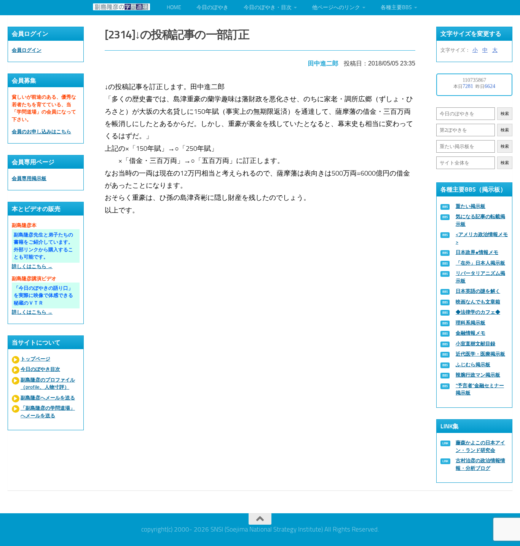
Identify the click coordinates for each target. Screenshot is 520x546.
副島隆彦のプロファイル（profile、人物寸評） (48, 383)
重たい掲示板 (470, 206)
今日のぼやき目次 (40, 369)
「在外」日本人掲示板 (480, 263)
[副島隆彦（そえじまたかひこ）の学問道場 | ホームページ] (121, 7)
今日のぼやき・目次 (268, 7)
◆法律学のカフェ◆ (478, 312)
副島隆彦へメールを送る (48, 398)
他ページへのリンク (336, 7)
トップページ (35, 359)
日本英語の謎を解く (478, 291)
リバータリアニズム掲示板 (480, 277)
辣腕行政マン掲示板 (478, 375)
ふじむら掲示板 (473, 364)
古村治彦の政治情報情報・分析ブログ (480, 464)
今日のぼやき (212, 7)
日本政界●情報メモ (477, 252)
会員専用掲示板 (29, 178)
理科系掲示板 (470, 323)
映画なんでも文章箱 (478, 302)
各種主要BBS (396, 7)
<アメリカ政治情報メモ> (482, 238)
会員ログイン (26, 50)
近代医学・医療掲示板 (480, 354)
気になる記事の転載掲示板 (480, 220)
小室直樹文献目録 (475, 343)
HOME (174, 7)
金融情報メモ (470, 333)
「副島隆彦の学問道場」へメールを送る (48, 411)
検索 (505, 113)
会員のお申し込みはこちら (41, 131)
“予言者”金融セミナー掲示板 (480, 389)
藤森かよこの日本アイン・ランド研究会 (480, 446)
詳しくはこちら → (32, 266)
